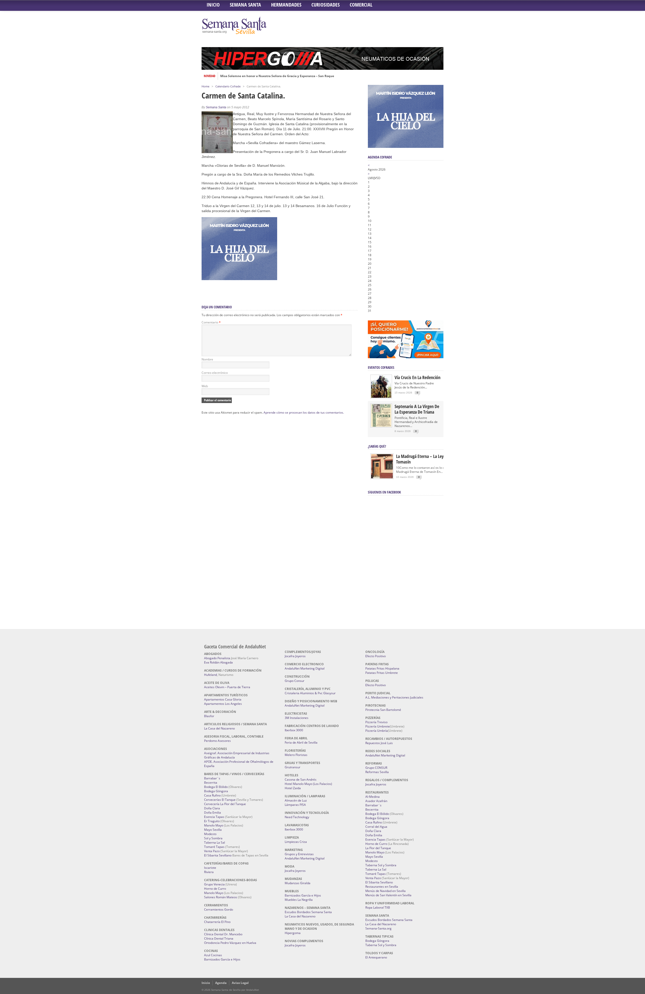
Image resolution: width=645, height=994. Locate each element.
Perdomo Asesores (217, 741)
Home (205, 86)
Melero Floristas (296, 755)
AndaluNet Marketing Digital (305, 668)
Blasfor (209, 716)
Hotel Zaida (293, 788)
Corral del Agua (376, 826)
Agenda (221, 983)
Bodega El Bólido (216, 787)
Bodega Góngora (216, 791)
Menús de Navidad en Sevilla (385, 891)
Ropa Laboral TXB (377, 907)
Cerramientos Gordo (218, 909)
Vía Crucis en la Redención (417, 377)
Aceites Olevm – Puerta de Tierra (227, 687)
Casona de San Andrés (300, 779)
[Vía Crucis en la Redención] (381, 396)
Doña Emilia (212, 812)
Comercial (361, 4)
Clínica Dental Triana (218, 938)
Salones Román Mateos (220, 897)
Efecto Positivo (375, 656)
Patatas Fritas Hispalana (382, 668)
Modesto (210, 834)
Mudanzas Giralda (297, 883)
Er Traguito (212, 821)
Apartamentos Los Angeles (223, 704)
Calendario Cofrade (228, 86)
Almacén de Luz (296, 800)
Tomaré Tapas (214, 847)
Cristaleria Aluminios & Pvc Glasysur (310, 693)
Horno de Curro (215, 888)
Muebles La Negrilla (299, 900)
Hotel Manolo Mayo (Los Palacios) (308, 784)
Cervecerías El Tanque (220, 800)
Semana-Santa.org (378, 928)
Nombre (207, 359)
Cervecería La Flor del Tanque (225, 804)
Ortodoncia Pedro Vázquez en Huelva (230, 943)
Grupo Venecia (214, 884)
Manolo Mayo (213, 825)
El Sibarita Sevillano (218, 855)
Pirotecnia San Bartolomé (383, 710)
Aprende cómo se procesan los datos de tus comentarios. (304, 412)
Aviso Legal (240, 983)
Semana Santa (245, 4)
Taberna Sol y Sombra (380, 865)
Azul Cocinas (213, 955)
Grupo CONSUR (376, 768)
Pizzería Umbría (376, 730)
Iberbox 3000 (294, 730)
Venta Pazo (212, 851)
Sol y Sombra (213, 838)
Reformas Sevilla (377, 772)
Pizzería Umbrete (377, 726)
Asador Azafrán (376, 801)
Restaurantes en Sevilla (381, 886)
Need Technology (297, 817)
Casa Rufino (212, 795)
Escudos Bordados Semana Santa (308, 912)
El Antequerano (376, 957)
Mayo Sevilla (213, 829)
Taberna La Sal (214, 842)
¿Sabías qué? (377, 446)
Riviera (209, 872)
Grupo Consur (294, 681)
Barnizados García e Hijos (222, 959)
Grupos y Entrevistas (299, 854)
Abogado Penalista (217, 658)
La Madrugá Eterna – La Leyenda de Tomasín (427, 459)
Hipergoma (293, 933)
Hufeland (210, 675)
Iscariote (210, 868)
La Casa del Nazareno (219, 728)
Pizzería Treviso (376, 722)
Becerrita (210, 782)
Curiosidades (325, 4)
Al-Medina (372, 796)
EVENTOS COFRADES (381, 367)
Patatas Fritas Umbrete (381, 673)
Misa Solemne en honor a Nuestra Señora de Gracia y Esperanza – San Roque (277, 76)
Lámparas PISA (295, 805)
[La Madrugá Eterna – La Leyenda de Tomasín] (382, 478)
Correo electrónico (215, 373)
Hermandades (286, 4)
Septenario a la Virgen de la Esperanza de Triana (417, 409)
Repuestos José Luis (379, 743)
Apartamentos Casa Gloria (222, 699)
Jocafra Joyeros (295, 656)
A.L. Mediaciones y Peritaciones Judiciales (394, 697)
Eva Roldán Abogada (218, 662)
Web (205, 386)
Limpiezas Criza (296, 842)
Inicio (213, 4)
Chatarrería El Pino (217, 922)
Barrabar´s (212, 778)
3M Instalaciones (296, 718)
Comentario (211, 322)
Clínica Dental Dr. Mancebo (223, 934)
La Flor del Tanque (378, 848)
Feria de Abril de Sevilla (301, 742)
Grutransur (292, 767)
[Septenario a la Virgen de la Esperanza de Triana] (381, 425)
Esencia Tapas (214, 817)
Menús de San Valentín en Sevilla (388, 895)
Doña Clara (212, 808)
